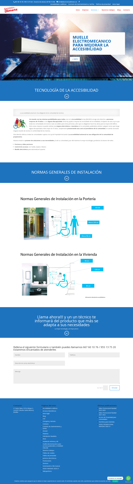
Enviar (115, 387)
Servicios (94, 10)
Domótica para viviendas (107, 422)
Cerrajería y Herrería (49, 421)
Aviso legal (116, 4)
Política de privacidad (103, 4)
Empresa (85, 10)
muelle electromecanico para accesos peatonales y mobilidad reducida (53, 446)
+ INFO (75, 59)
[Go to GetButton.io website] (128, 482)
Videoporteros (47, 471)
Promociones (47, 461)
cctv (44, 419)
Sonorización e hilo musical (51, 466)
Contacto (126, 10)
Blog (119, 10)
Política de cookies (49, 453)
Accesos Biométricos (49, 411)
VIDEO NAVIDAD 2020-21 (51, 468)
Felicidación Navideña (49, 436)
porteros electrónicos (49, 458)
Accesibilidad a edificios (58, 4)
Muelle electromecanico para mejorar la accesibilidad (92, 43)
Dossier (45, 431)
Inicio (78, 10)
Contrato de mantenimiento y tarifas (81, 4)
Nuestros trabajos (108, 10)
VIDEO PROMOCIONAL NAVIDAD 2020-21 (106, 425)
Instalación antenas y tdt (50, 441)
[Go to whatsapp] (128, 478)
